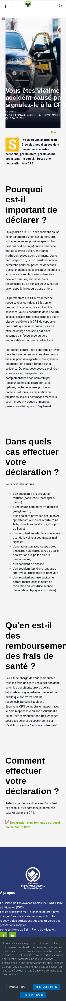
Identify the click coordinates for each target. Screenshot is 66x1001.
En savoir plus (25, 974)
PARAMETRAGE (18, 987)
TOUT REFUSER (33, 995)
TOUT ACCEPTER (46, 987)
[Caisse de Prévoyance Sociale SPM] (33, 4)
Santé (12, 111)
